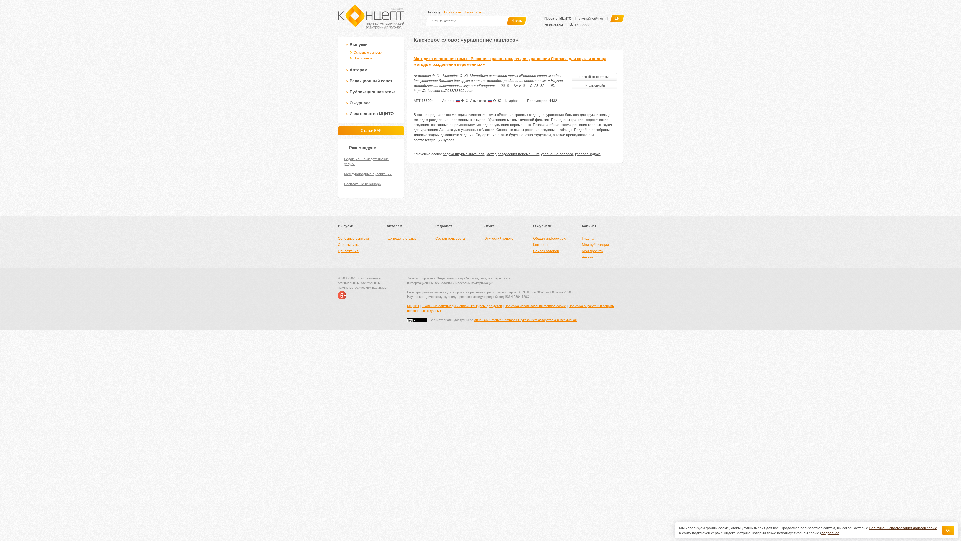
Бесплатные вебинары (362, 184)
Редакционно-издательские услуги (366, 161)
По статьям (452, 12)
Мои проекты (592, 251)
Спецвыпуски (349, 245)
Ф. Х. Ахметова (473, 101)
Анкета (587, 257)
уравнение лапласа (557, 154)
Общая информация (550, 238)
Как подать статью (402, 238)
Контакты (540, 245)
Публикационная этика (373, 92)
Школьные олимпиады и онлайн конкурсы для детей (462, 306)
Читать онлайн (594, 85)
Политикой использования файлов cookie (903, 528)
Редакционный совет (371, 81)
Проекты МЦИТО (557, 18)
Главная (588, 238)
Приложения (363, 58)
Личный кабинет (591, 18)
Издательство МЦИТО (372, 114)
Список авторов (546, 251)
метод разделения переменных (513, 154)
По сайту (434, 12)
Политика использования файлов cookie (535, 306)
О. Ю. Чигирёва (505, 101)
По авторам (474, 12)
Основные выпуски (368, 52)
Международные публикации (368, 174)
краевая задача (588, 154)
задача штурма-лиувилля (464, 154)
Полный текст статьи (594, 77)
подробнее (830, 533)
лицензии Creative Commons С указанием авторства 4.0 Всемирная (525, 320)
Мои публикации (595, 245)
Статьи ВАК (371, 130)
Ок (948, 530)
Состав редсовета (450, 238)
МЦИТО (413, 306)
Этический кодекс (498, 238)
